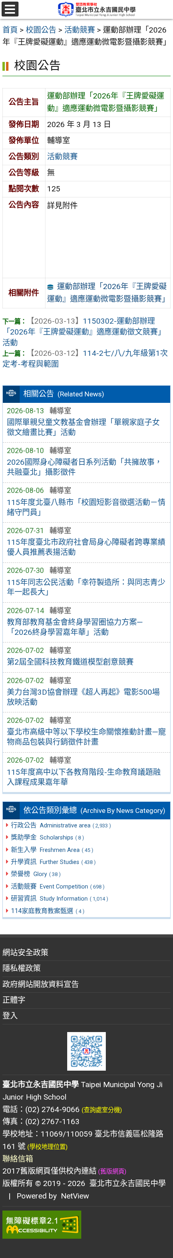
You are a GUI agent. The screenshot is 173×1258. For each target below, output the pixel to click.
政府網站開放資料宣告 (40, 984)
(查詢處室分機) (102, 1110)
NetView (75, 1196)
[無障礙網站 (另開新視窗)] (86, 1225)
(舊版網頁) (111, 1171)
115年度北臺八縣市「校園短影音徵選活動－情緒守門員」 (86, 507)
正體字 (13, 1000)
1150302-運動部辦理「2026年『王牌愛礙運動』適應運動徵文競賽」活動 (83, 331)
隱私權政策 (21, 968)
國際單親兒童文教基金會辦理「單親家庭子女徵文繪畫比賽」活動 (83, 427)
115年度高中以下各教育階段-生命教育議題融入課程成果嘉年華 (84, 777)
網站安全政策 (25, 952)
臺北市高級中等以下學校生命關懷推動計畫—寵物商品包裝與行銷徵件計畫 (86, 737)
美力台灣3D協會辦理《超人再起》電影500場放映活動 (83, 697)
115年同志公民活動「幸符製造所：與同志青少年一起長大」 (86, 587)
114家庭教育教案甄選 (47, 911)
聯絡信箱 (17, 1159)
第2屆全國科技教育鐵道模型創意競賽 (70, 662)
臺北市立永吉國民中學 (125, 1183)
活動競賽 (62, 156)
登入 (10, 1015)
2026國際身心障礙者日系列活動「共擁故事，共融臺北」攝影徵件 (84, 467)
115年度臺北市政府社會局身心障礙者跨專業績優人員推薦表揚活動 (86, 547)
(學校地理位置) (47, 1147)
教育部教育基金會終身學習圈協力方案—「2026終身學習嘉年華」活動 (75, 627)
